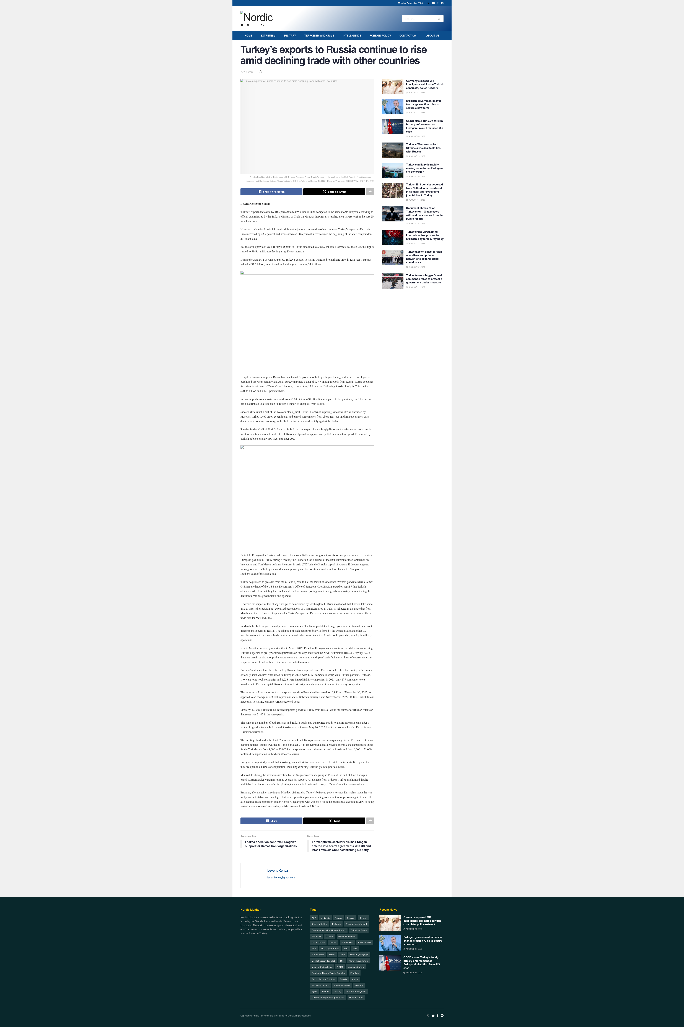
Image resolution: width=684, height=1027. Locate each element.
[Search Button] (440, 18)
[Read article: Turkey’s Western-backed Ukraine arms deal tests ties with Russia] (392, 150)
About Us (432, 35)
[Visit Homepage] (261, 18)
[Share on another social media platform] (370, 191)
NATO (340, 966)
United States (356, 997)
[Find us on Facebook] (438, 3)
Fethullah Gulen (359, 930)
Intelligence (352, 35)
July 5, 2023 (246, 71)
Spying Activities (320, 985)
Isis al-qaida (318, 954)
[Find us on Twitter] (428, 3)
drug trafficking (319, 923)
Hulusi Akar (347, 942)
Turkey (337, 991)
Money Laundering (358, 960)
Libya (342, 954)
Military (290, 35)
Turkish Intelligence (356, 991)
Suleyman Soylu (342, 985)
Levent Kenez (277, 870)
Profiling (354, 972)
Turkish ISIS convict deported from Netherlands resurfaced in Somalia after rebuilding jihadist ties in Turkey (424, 189)
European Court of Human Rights (329, 930)
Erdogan (336, 923)
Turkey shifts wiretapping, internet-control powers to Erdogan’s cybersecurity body (425, 235)
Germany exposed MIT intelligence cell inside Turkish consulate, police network (425, 84)
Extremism (268, 35)
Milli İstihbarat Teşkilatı (323, 960)
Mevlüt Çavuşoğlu (359, 954)
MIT (342, 960)
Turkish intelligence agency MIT (328, 997)
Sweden (359, 985)
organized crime (356, 966)
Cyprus (351, 917)
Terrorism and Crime (319, 35)
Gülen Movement (347, 936)
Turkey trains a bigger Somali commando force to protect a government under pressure (424, 278)
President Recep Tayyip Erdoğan (329, 972)
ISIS (355, 948)
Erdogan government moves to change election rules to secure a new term (423, 104)
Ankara (338, 917)
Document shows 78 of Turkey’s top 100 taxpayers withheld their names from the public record (424, 213)
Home (248, 35)
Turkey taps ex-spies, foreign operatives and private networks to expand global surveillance (424, 257)
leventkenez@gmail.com (281, 877)
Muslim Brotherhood (322, 966)
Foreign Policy (380, 35)
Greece (330, 936)
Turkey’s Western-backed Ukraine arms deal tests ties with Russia (423, 147)
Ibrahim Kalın (365, 942)
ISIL (346, 948)
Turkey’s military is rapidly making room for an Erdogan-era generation (424, 168)
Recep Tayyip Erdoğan (323, 979)
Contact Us (408, 35)
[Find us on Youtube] (433, 3)
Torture (325, 991)
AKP (314, 917)
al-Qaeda (325, 917)
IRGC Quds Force (330, 948)
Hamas (333, 942)
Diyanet (363, 917)
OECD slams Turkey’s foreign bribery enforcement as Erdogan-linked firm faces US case (424, 126)
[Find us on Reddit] (442, 3)
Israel (332, 954)
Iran (314, 948)
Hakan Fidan (318, 942)
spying (355, 979)
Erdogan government (356, 923)
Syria (314, 991)
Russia (343, 979)
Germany (316, 936)
